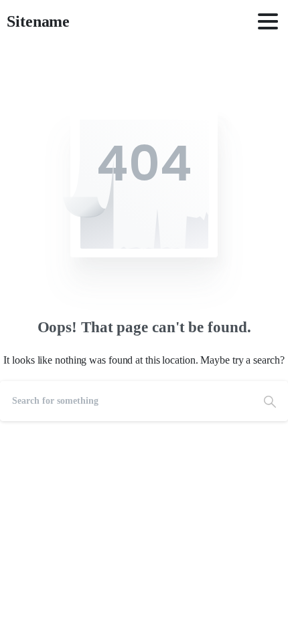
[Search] (270, 401)
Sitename (38, 21)
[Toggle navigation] (268, 21)
